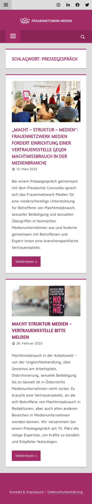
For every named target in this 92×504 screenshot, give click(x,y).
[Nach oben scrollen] (84, 496)
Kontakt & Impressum (26, 492)
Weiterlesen (24, 261)
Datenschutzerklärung (65, 492)
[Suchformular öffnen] (83, 36)
